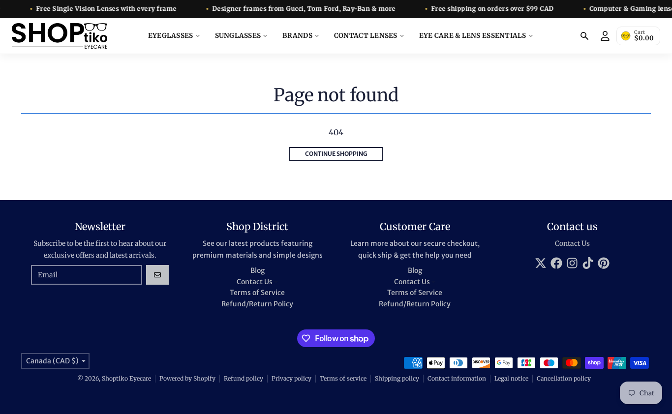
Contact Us (572, 243)
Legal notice (511, 378)
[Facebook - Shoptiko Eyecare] (556, 263)
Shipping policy (397, 378)
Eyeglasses (170, 35)
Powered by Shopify (187, 378)
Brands (297, 35)
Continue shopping (336, 153)
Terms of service (343, 378)
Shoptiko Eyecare (126, 378)
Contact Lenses (365, 35)
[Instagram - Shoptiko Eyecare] (572, 263)
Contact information (457, 378)
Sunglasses (238, 35)
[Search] (584, 36)
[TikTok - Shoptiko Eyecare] (588, 263)
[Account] (605, 36)
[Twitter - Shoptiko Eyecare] (541, 263)
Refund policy (243, 378)
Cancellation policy (564, 378)
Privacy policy (291, 378)
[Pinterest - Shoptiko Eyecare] (604, 263)
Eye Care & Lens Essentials (472, 35)
